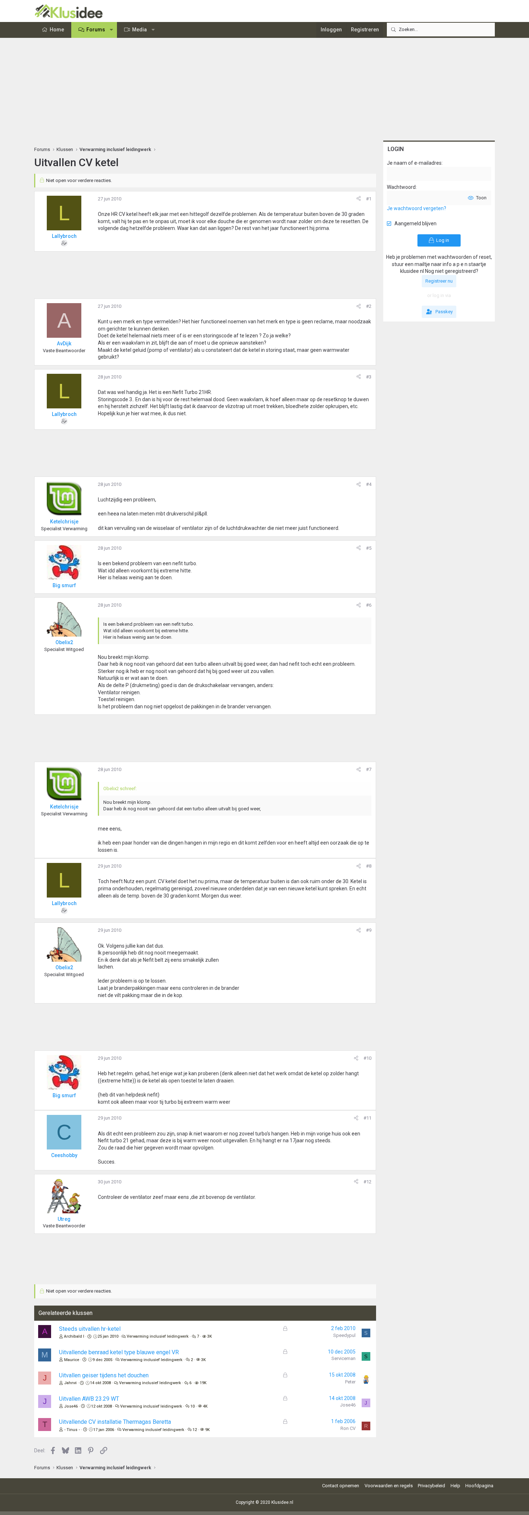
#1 (368, 198)
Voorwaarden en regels (389, 1485)
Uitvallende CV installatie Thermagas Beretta (115, 1421)
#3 (368, 377)
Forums (95, 29)
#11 (367, 1118)
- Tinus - (72, 1429)
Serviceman (343, 1358)
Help (455, 1485)
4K (205, 1406)
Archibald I (74, 1336)
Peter (350, 1382)
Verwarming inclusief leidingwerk (158, 1336)
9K (207, 1429)
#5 (368, 548)
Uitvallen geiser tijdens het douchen (104, 1375)
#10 (367, 1058)
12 (195, 1429)
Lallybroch (64, 236)
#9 (368, 930)
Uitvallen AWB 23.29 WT (89, 1398)
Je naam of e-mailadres (414, 163)
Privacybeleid (431, 1485)
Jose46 (71, 1406)
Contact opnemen (340, 1485)
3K (209, 1336)
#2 (368, 306)
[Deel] (358, 199)
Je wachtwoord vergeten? (416, 208)
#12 (367, 1181)
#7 (368, 769)
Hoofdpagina (479, 1485)
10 (192, 1406)
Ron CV (348, 1428)
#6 (368, 605)
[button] (111, 30)
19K (203, 1383)
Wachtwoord (401, 187)
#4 (368, 484)
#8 (368, 866)
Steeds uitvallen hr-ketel (90, 1328)
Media (139, 29)
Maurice (71, 1359)
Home (57, 29)
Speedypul (344, 1335)
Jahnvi (70, 1383)
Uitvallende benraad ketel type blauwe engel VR (119, 1352)
